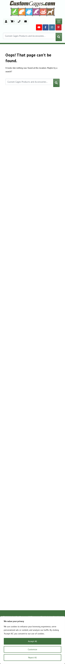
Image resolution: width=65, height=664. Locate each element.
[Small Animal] (51, 11)
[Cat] (21, 11)
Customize (32, 649)
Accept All (32, 641)
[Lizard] (14, 11)
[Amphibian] (29, 11)
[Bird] (36, 11)
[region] (32, 640)
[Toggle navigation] (58, 22)
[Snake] (43, 11)
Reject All (32, 657)
